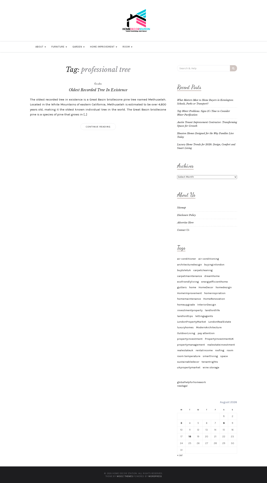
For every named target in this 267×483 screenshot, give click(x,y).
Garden (77, 46)
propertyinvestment (190, 338)
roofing (219, 350)
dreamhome (212, 276)
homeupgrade (186, 304)
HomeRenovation (214, 298)
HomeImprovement (189, 293)
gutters (182, 287)
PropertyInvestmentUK (219, 338)
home (192, 287)
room (230, 350)
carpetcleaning (203, 270)
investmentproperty (190, 310)
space (224, 356)
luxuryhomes (185, 327)
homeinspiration (214, 293)
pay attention (206, 333)
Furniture (58, 46)
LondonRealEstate (219, 321)
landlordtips (185, 316)
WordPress (155, 476)
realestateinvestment (221, 344)
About (39, 46)
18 (190, 436)
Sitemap (181, 207)
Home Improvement (102, 46)
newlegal (182, 385)
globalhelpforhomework (191, 382)
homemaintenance (189, 298)
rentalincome (204, 350)
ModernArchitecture (209, 327)
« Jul (179, 455)
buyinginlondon (214, 264)
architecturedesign (189, 264)
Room (127, 46)
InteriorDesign (206, 304)
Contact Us (183, 230)
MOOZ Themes (125, 476)
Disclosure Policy (186, 215)
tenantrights (210, 361)
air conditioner (186, 258)
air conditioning (208, 258)
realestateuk (185, 350)
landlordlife (212, 310)
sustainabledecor (188, 361)
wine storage (211, 367)
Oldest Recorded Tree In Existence (98, 90)
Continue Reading (98, 126)
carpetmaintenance (189, 276)
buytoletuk (184, 270)
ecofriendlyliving (188, 281)
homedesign (224, 287)
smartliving (210, 356)
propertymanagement (191, 344)
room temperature (188, 356)
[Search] (233, 68)
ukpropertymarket (188, 367)
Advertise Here (185, 222)
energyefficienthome (214, 281)
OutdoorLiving (186, 333)
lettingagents (204, 316)
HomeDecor (206, 287)
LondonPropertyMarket (191, 321)
